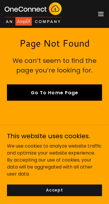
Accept (54, 190)
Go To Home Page (54, 92)
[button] (101, 14)
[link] (33, 14)
